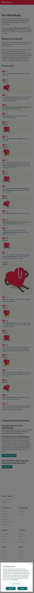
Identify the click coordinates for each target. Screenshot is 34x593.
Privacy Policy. (14, 579)
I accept (22, 588)
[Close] (30, 564)
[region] (16, 577)
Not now (11, 588)
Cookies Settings (16, 583)
